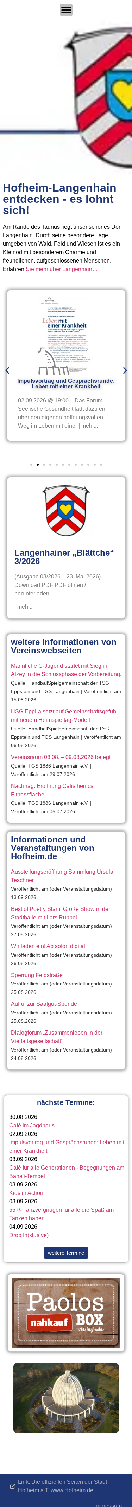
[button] (7, 370)
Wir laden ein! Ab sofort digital (48, 946)
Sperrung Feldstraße (37, 975)
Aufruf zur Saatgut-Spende (44, 1004)
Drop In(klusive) (29, 1235)
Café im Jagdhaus (32, 1125)
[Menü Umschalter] (66, 10)
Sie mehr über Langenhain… (62, 269)
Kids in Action (26, 1193)
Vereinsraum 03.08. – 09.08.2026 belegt (61, 757)
